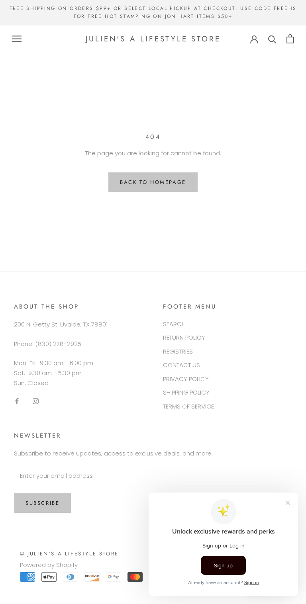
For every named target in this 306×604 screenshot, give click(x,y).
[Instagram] (36, 401)
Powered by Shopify (49, 565)
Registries (178, 351)
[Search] (272, 39)
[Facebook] (17, 401)
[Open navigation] (17, 38)
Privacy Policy (186, 379)
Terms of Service (188, 406)
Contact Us (181, 365)
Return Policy (184, 337)
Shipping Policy (186, 392)
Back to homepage (153, 182)
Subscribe (42, 503)
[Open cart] (290, 38)
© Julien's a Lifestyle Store (69, 553)
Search (174, 324)
